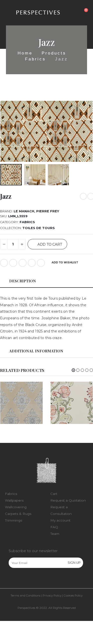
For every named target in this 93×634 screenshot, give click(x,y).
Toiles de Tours (38, 228)
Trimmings (13, 520)
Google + (32, 263)
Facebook (4, 263)
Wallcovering (16, 507)
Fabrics (27, 222)
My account (60, 520)
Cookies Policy (73, 595)
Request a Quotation (68, 500)
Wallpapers (14, 500)
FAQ (54, 527)
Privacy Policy (52, 595)
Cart (53, 494)
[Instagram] (22, 578)
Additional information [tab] (36, 350)
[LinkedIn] (33, 578)
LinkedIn (23, 263)
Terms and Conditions (25, 595)
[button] (73, 370)
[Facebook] (12, 578)
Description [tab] (22, 280)
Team (54, 534)
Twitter (13, 263)
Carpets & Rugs (18, 514)
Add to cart (49, 244)
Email (41, 263)
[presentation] (6, 131)
